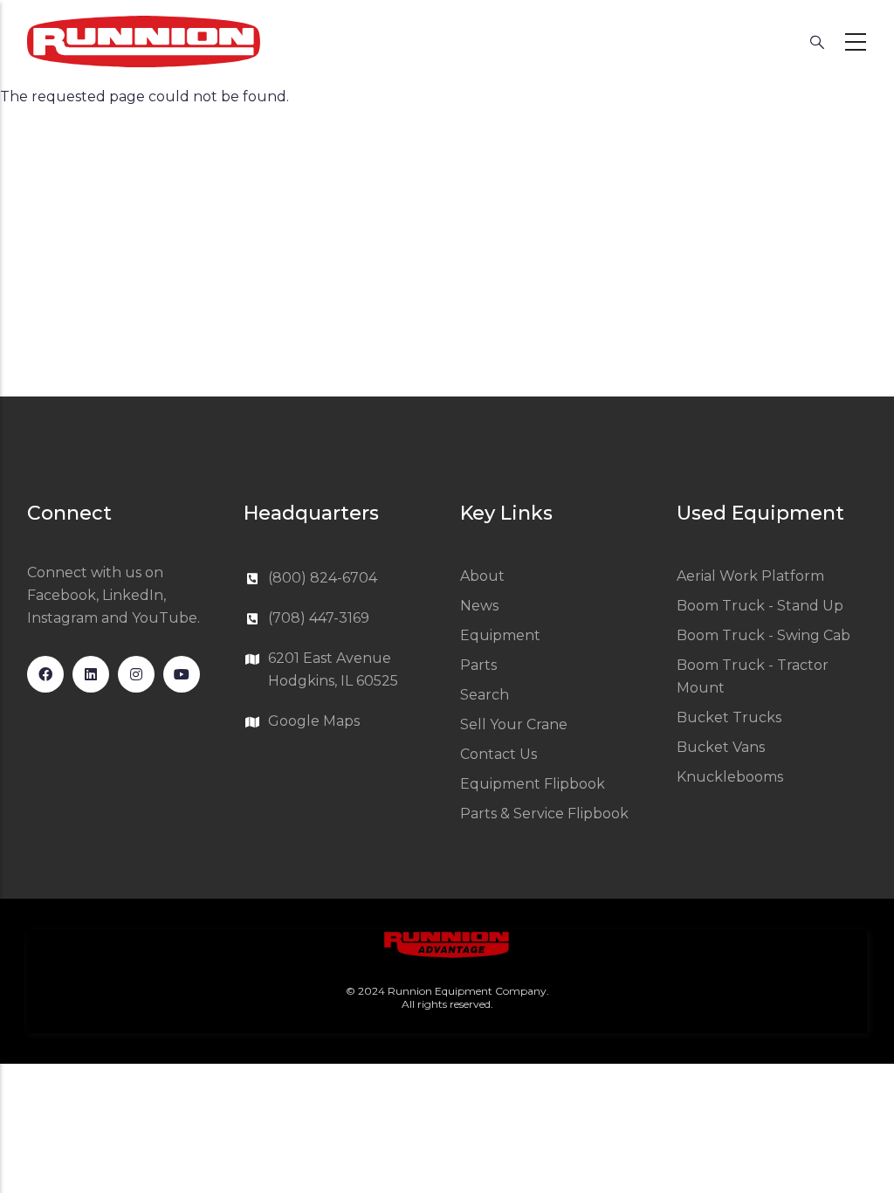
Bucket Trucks (729, 717)
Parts (478, 665)
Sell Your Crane (513, 724)
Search (484, 694)
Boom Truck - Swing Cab (763, 635)
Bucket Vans (721, 747)
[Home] (143, 41)
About (482, 576)
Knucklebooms (730, 777)
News (479, 605)
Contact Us (498, 754)
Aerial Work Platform (750, 576)
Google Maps (314, 721)
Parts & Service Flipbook (544, 813)
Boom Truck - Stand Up (760, 605)
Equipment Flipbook (532, 784)
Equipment (500, 635)
